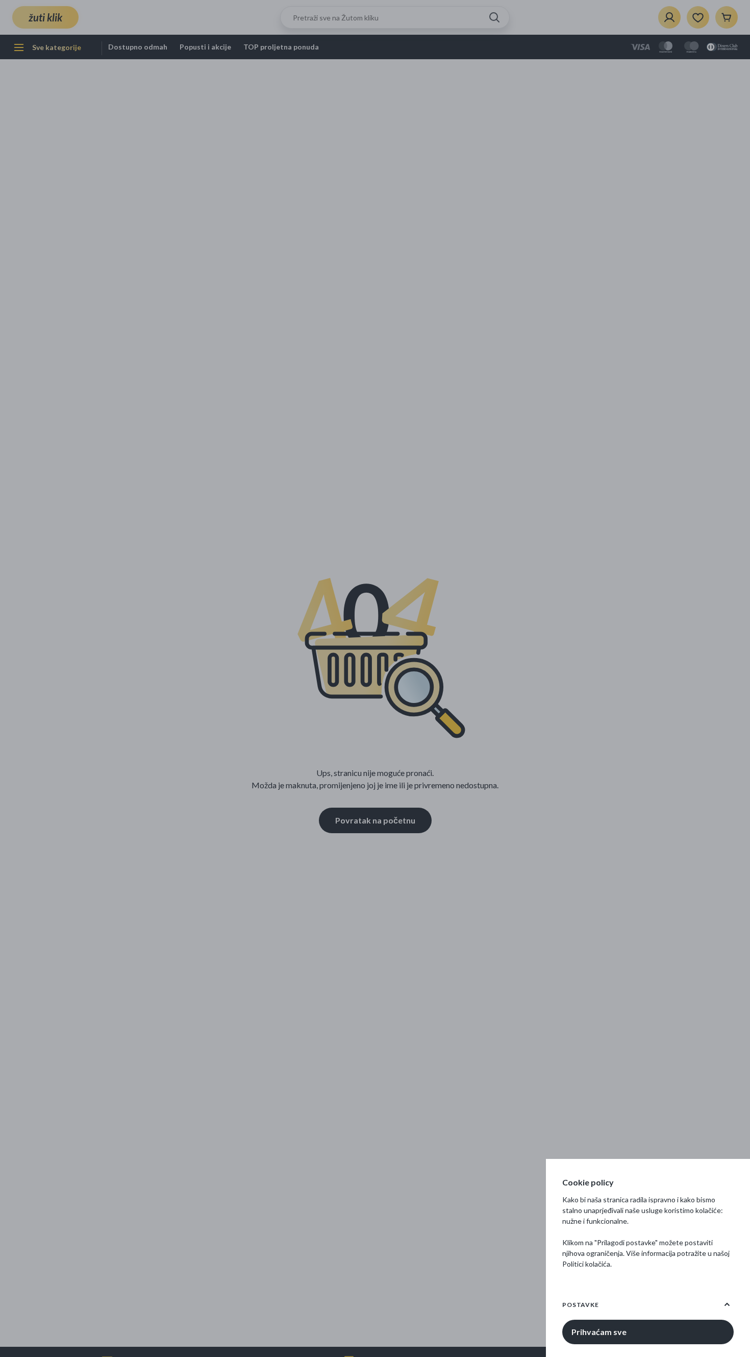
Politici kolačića (586, 1263)
